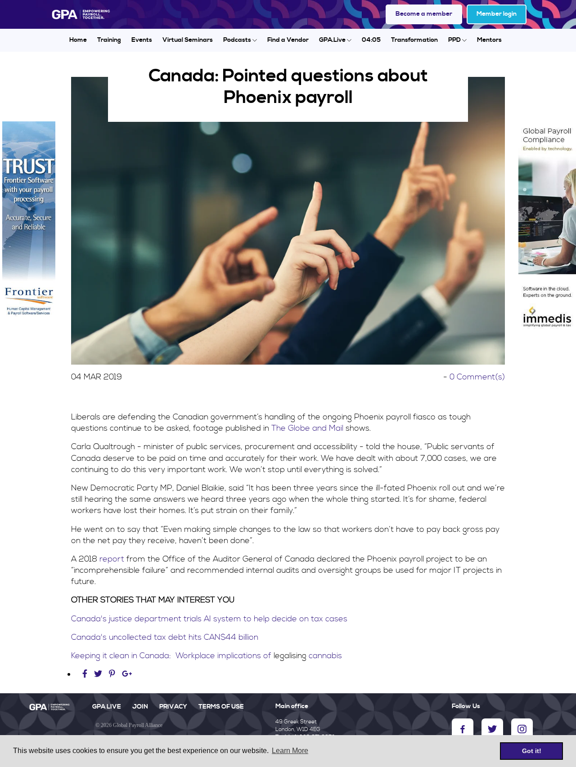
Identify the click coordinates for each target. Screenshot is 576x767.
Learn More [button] (290, 750)
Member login (497, 14)
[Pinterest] (112, 674)
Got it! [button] (531, 750)
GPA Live (106, 707)
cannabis (324, 656)
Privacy (173, 707)
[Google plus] (127, 674)
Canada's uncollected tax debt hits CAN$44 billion (164, 637)
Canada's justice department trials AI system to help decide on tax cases (209, 619)
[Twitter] (99, 674)
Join (140, 707)
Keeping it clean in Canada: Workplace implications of (172, 656)
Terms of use (221, 707)
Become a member (424, 14)
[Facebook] (86, 674)
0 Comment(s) (477, 377)
